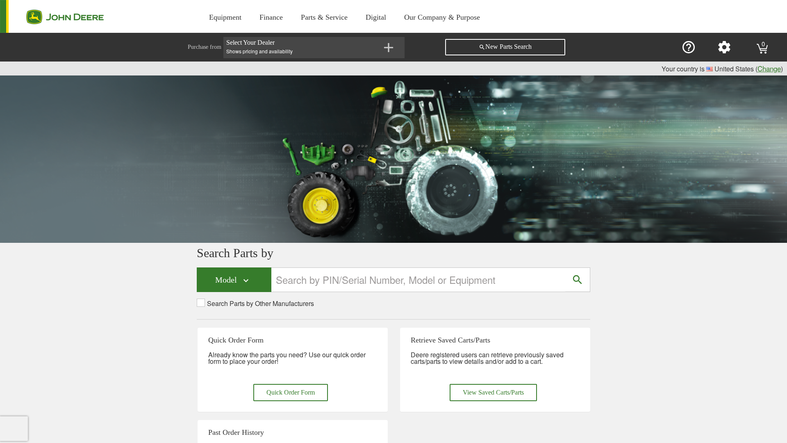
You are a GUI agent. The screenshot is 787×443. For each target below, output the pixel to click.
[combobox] (419, 279)
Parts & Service (324, 17)
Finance (271, 17)
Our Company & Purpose (442, 17)
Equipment (225, 17)
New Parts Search (505, 46)
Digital (376, 17)
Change (769, 68)
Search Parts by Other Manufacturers (260, 303)
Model (233, 280)
